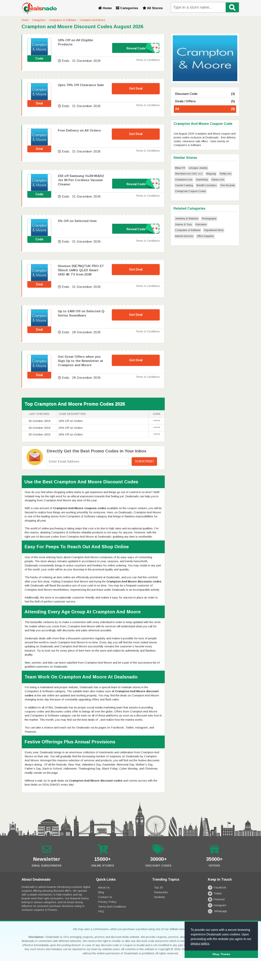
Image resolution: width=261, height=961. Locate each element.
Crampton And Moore (92, 20)
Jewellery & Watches (186, 218)
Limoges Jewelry (198, 167)
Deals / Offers (205, 101)
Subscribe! (144, 461)
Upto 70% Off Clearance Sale (81, 85)
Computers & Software (62, 20)
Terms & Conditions (148, 59)
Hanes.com (218, 179)
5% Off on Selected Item (77, 221)
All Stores (154, 8)
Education (201, 224)
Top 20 (158, 887)
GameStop (202, 179)
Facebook (219, 887)
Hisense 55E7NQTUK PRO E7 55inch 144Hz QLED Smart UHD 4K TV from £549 (81, 270)
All (205, 109)
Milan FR (180, 167)
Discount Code (205, 93)
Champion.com (183, 179)
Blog (101, 892)
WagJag (211, 173)
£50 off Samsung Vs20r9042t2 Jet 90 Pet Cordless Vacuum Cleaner (81, 180)
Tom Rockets (227, 185)
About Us (104, 887)
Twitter (217, 893)
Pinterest (219, 899)
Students (159, 897)
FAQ (101, 911)
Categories (128, 8)
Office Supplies (205, 236)
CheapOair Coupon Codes (190, 191)
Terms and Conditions (112, 906)
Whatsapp (220, 911)
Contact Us (105, 897)
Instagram (219, 905)
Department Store (214, 230)
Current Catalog (184, 185)
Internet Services (184, 236)
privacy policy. (200, 943)
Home (107, 8)
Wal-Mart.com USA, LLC (189, 173)
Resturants (161, 892)
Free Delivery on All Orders (79, 130)
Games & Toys (183, 224)
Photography (209, 218)
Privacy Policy (107, 901)
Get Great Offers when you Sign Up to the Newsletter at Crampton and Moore (80, 361)
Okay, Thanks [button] (221, 954)
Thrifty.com (225, 173)
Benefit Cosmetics (206, 185)
